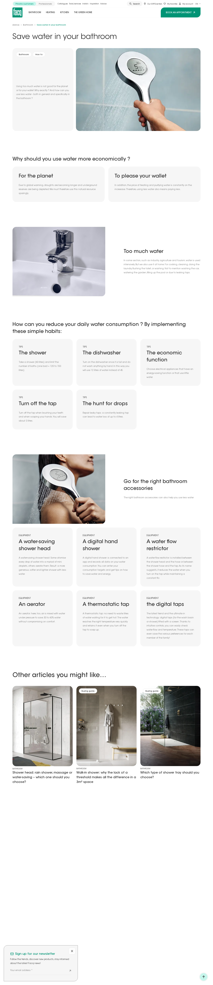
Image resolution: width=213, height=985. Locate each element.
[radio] (24, 4)
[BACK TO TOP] (203, 977)
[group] (33, 3)
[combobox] (198, 3)
